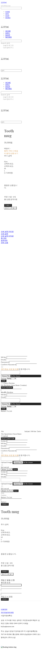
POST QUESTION (8, 438)
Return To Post (7, 491)
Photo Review (9, 383)
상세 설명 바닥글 (7, 236)
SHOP (7, 16)
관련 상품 (4, 243)
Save (15, 469)
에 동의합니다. (15, 369)
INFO (7, 14)
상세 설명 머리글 (7, 231)
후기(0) (3, 238)
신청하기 (5, 599)
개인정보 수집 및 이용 (9, 369)
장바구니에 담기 (7, 574)
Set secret (5, 467)
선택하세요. (9, 164)
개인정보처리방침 (7, 612)
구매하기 (5, 504)
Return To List (6, 469)
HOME (7, 12)
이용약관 (4, 609)
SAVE (3, 381)
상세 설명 (4, 234)
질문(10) (4, 240)
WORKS (7, 18)
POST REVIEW (7, 387)
